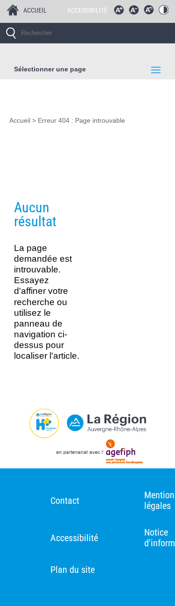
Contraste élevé (165, 12)
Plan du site (72, 569)
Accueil (19, 120)
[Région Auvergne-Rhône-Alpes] (87, 424)
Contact (64, 500)
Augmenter (120, 12)
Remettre (150, 12)
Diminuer (135, 12)
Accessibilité (74, 537)
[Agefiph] (87, 453)
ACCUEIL (35, 10)
